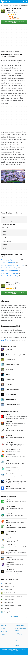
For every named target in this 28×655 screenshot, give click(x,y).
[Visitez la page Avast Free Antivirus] (14, 17)
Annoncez (4, 631)
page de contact (6, 340)
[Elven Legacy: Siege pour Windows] (3, 11)
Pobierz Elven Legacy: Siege (9, 268)
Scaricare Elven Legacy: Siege (9, 276)
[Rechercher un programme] (23, 1)
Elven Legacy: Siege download (9, 270)
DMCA (16, 641)
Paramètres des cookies (19, 644)
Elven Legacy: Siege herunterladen (11, 260)
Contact (3, 628)
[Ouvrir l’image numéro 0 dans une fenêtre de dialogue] (13, 176)
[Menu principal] (26, 1)
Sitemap (3, 634)
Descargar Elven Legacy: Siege (10, 273)
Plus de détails (14, 616)
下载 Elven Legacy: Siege (8, 262)
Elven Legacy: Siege (13, 283)
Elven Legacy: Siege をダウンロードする (12, 265)
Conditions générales (20, 625)
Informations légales (20, 638)
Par (9, 12)
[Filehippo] (5, 1)
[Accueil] (1, 5)
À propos (3, 625)
